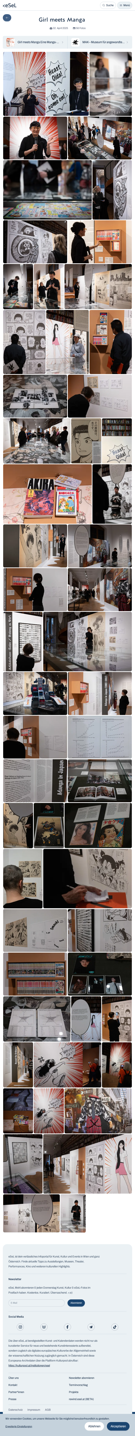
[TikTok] (114, 1327)
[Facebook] (67, 1327)
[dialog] (67, 1425)
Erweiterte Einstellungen (18, 1426)
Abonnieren (76, 1303)
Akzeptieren (118, 1426)
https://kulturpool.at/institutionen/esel (29, 1365)
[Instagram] (20, 1327)
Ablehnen (94, 1426)
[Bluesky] (43, 1327)
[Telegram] (91, 1327)
